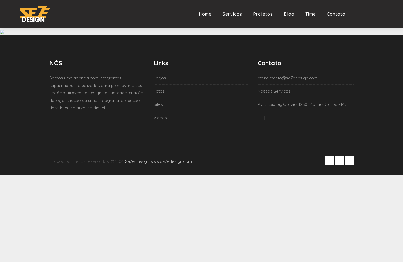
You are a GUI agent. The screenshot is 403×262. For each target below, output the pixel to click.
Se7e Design (137, 161)
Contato (336, 14)
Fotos (159, 91)
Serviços (232, 14)
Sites (158, 104)
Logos (160, 78)
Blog (289, 14)
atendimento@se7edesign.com (287, 78)
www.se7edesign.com (171, 161)
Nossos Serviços (274, 91)
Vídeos (160, 117)
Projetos (263, 14)
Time (310, 14)
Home (205, 14)
